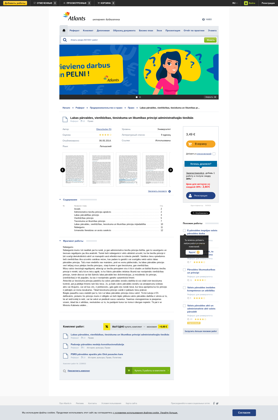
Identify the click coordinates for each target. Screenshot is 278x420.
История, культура (95, 348)
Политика (116, 357)
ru (233, 3)
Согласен (244, 412)
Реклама (80, 403)
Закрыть (209, 97)
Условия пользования (111, 403)
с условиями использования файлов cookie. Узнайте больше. (145, 412)
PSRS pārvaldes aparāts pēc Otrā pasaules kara (97, 354)
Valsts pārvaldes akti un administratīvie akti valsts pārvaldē (201, 308)
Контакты (92, 403)
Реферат (74, 121)
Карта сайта (131, 403)
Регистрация (268, 3)
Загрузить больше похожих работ (201, 331)
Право (90, 121)
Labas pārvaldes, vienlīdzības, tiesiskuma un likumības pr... (170, 108)
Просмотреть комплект (79, 371)
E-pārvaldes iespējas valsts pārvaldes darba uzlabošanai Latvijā (202, 233)
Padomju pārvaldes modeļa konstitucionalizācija (97, 344)
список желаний (204, 154)
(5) (103, 129)
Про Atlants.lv (65, 403)
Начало (66, 108)
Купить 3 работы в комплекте (150, 370)
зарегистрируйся (195, 173)
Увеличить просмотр (157, 191)
